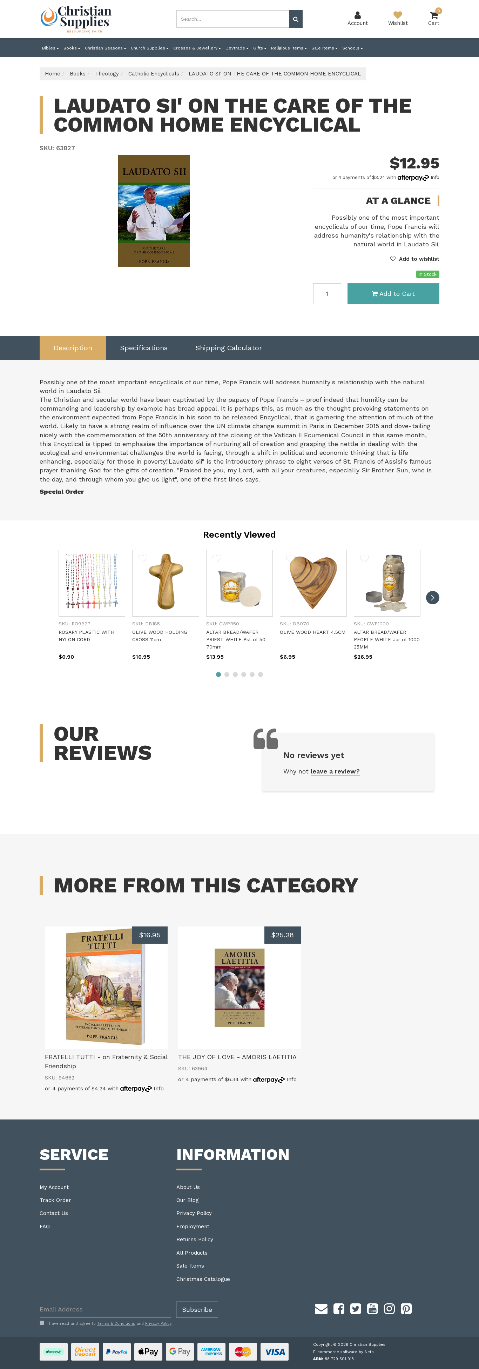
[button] (414, 259)
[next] (432, 597)
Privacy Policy (194, 1213)
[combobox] (232, 19)
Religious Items (288, 48)
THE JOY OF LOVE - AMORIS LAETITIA (237, 1057)
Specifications (144, 348)
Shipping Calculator (229, 348)
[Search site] (296, 19)
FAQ (45, 1226)
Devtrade (236, 48)
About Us (188, 1187)
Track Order (55, 1200)
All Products (192, 1253)
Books (70, 48)
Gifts (258, 48)
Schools (351, 48)
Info (435, 177)
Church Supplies (149, 48)
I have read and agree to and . (110, 1323)
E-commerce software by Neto (343, 1352)
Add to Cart (397, 293)
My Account (54, 1187)
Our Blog (187, 1200)
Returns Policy (194, 1239)
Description (73, 348)
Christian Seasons (104, 48)
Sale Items (323, 48)
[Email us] (321, 1308)
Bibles (49, 48)
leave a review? (335, 771)
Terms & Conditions (116, 1323)
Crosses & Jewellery (196, 48)
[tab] (73, 348)
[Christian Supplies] (76, 19)
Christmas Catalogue (203, 1279)
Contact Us (54, 1213)
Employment (192, 1226)
